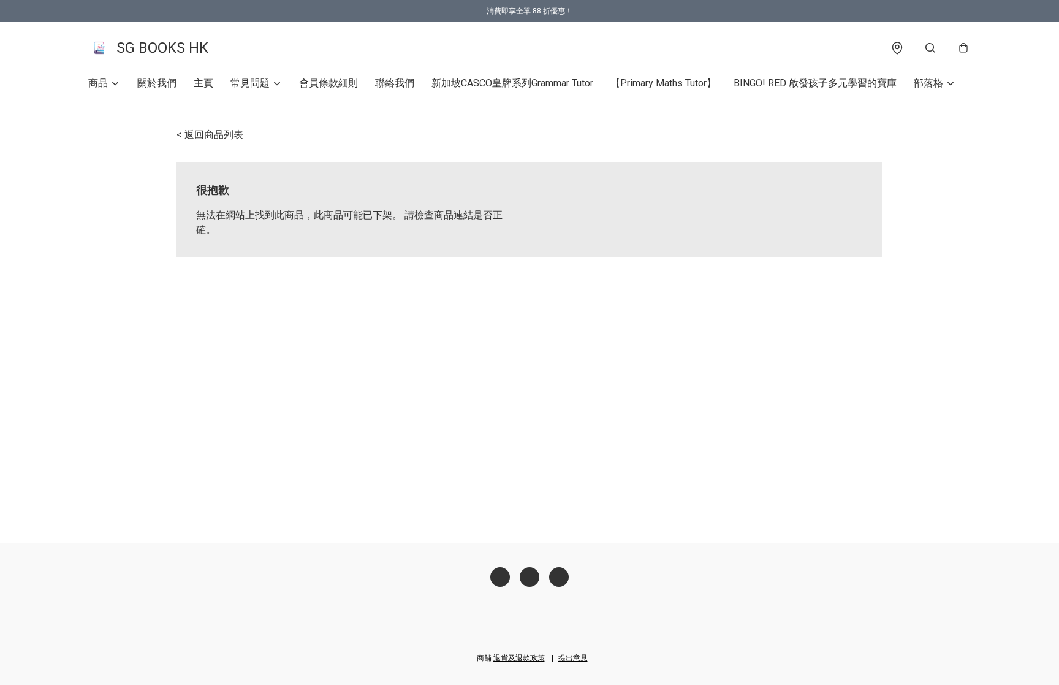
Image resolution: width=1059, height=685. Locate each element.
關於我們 (156, 83)
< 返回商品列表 (209, 134)
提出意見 (573, 658)
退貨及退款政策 (519, 658)
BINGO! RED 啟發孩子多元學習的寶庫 (815, 83)
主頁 (203, 83)
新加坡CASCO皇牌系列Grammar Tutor (512, 83)
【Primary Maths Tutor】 (663, 83)
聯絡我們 (394, 83)
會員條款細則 (328, 83)
